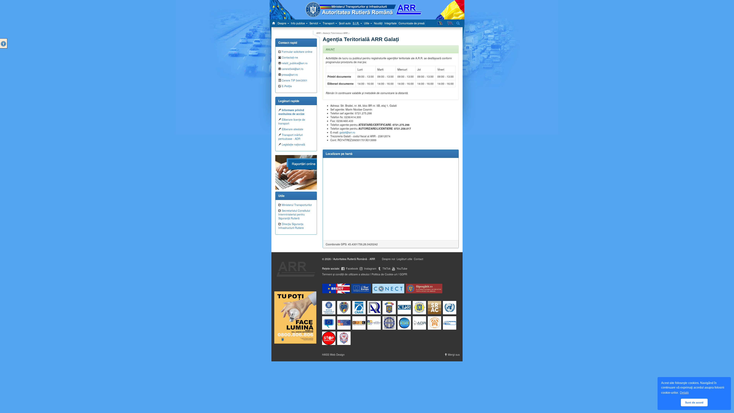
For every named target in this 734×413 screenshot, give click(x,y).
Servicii (314, 23)
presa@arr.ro (290, 74)
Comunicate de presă (412, 23)
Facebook (351, 268)
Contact (418, 259)
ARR (318, 32)
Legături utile (404, 259)
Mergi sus (453, 354)
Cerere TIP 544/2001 (294, 80)
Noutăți (378, 23)
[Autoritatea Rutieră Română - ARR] (274, 23)
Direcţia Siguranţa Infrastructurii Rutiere (291, 226)
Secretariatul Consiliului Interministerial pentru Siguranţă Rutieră (294, 214)
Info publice (298, 23)
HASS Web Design (333, 354)
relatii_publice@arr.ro (295, 63)
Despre (282, 23)
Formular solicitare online (297, 52)
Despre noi (388, 259)
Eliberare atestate (292, 129)
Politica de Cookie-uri (384, 274)
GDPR (403, 274)
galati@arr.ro (347, 132)
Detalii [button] (684, 392)
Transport (329, 23)
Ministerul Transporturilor (297, 205)
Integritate (390, 23)
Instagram (369, 268)
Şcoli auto (345, 23)
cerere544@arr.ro (292, 69)
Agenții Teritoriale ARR (335, 32)
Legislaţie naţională (293, 144)
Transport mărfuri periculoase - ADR (290, 137)
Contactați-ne (290, 57)
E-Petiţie (287, 86)
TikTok (386, 268)
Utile (367, 23)
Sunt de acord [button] (694, 402)
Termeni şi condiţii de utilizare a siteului (345, 274)
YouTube (401, 268)
